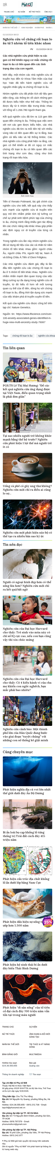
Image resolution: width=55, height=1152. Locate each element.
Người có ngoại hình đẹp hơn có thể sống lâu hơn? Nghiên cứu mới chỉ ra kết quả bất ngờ (27, 585)
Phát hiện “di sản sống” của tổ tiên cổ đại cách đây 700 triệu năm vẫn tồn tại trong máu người (26, 1011)
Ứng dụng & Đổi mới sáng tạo (39, 1035)
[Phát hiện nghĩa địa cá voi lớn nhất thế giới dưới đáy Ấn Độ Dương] (27, 771)
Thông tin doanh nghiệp (13, 1074)
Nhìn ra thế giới (10, 28)
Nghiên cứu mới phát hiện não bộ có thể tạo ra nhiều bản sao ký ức (27, 534)
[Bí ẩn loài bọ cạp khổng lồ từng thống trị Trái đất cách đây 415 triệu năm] (27, 814)
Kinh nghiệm (27, 28)
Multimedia (35, 1054)
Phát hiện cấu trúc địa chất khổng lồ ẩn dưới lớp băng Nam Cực (26, 880)
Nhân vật (50, 28)
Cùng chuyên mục (18, 752)
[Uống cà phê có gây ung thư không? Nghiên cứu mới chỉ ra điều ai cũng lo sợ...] (27, 468)
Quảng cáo (34, 1065)
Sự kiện (21, 12)
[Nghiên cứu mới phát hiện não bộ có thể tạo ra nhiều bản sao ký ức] (27, 514)
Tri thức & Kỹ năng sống (39, 1045)
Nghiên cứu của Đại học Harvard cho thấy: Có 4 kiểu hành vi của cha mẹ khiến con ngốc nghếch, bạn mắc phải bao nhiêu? (27, 684)
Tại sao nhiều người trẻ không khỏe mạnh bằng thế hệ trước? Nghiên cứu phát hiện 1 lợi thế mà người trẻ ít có (27, 441)
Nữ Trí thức (34, 12)
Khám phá (39, 28)
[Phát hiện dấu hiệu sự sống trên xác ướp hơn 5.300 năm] (27, 904)
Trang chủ (9, 12)
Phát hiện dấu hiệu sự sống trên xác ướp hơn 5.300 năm (27, 923)
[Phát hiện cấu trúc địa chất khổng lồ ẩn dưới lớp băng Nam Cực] (27, 861)
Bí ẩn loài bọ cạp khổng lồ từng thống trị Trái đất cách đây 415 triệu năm (24, 836)
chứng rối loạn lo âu (22, 336)
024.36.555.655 (9, 1065)
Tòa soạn (36, 1074)
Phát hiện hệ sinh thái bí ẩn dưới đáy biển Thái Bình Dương (25, 966)
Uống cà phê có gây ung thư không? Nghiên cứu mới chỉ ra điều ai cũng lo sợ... (27, 489)
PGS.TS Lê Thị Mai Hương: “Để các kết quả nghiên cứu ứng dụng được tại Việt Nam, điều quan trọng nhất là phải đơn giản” (27, 391)
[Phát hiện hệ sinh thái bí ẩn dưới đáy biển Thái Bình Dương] (27, 946)
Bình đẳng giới (10, 1054)
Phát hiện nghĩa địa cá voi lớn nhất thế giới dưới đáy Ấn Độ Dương (27, 791)
